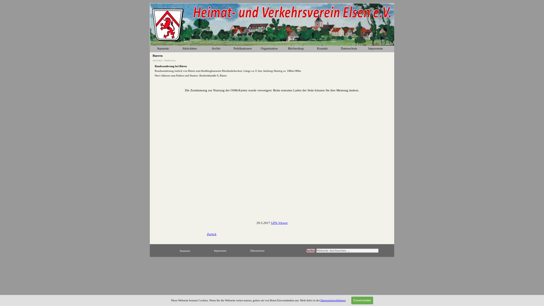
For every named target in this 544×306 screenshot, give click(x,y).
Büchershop (296, 48)
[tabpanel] (272, 71)
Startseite (163, 48)
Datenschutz (257, 250)
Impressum (375, 48)
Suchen (311, 250)
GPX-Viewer (279, 223)
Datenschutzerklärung (333, 300)
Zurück (212, 234)
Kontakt (322, 48)
